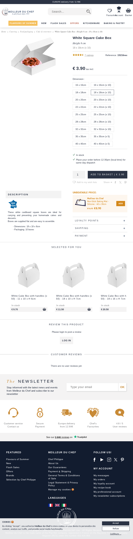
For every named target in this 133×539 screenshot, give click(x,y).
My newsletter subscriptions (109, 496)
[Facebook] (96, 459)
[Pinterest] (123, 459)
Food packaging (26, 31)
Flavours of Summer (17, 459)
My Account (103, 468)
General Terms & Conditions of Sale (64, 477)
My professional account (107, 491)
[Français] (50, 505)
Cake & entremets (43, 31)
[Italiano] (64, 505)
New (8, 463)
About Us (53, 463)
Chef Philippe (55, 459)
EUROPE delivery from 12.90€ (66, 2)
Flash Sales (12, 467)
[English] (57, 505)
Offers (9, 471)
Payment (53, 471)
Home (3, 31)
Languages (57, 497)
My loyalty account (104, 483)
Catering (13, 31)
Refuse (116, 529)
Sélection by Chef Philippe (21, 479)
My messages (101, 475)
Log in (66, 340)
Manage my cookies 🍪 (61, 489)
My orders (99, 479)
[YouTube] (103, 459)
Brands (10, 475)
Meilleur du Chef (62, 452)
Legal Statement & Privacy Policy (63, 484)
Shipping (66, 471)
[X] (116, 459)
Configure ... (115, 534)
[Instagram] (109, 459)
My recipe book (102, 487)
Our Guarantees (57, 467)
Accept (116, 523)
